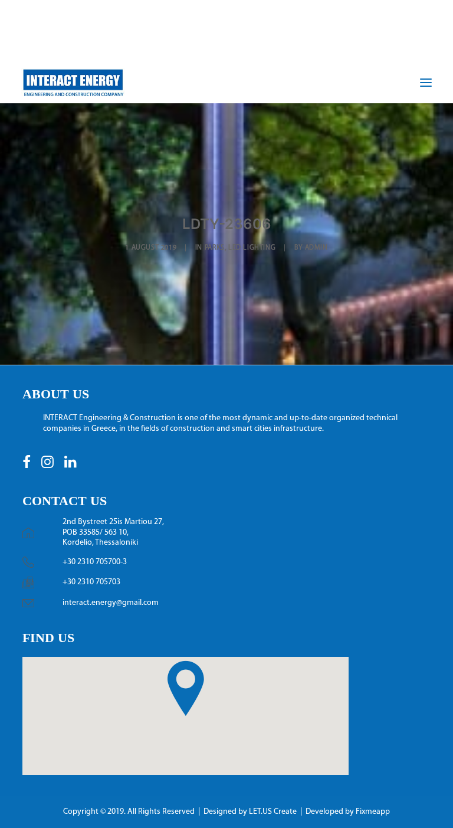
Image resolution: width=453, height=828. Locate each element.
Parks (215, 247)
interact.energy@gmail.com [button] (111, 602)
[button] (26, 466)
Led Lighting (251, 247)
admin (316, 247)
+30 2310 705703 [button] (91, 582)
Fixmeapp (373, 811)
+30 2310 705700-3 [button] (95, 562)
